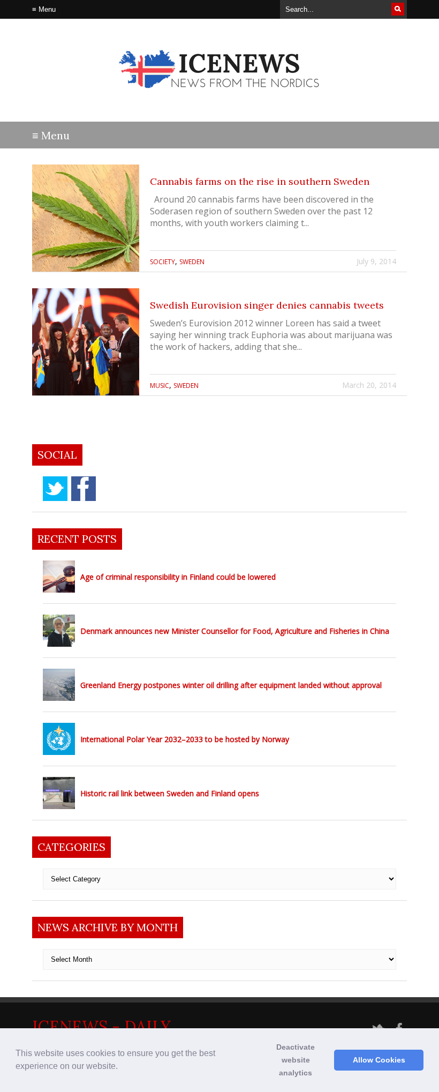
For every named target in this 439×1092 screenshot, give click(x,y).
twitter (55, 488)
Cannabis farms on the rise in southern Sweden (259, 181)
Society (162, 261)
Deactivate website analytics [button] (295, 1060)
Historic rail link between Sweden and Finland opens (169, 793)
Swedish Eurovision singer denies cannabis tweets (267, 305)
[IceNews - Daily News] (219, 96)
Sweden (192, 261)
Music (159, 385)
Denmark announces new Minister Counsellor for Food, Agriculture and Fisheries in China (234, 631)
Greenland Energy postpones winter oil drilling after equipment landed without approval (231, 685)
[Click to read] (85, 218)
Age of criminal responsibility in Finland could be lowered (178, 577)
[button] (121, 1067)
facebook (83, 488)
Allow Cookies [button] (379, 1060)
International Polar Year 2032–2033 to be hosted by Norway (184, 739)
